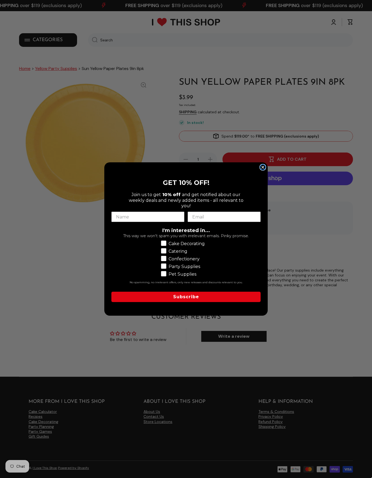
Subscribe (186, 296)
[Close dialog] (263, 167)
